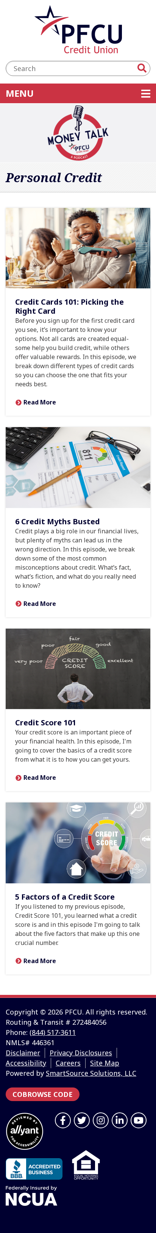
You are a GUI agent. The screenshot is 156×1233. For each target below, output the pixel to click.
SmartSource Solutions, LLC (91, 1073)
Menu (68, 93)
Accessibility (26, 1062)
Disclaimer (23, 1052)
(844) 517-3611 (53, 1032)
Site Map (104, 1062)
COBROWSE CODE (42, 1094)
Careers (68, 1062)
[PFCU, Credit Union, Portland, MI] (34, 1169)
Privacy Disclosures (81, 1052)
